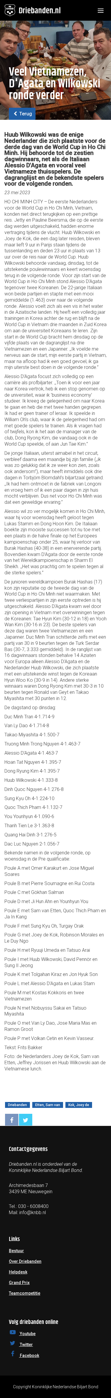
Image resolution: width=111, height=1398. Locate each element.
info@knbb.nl (32, 1212)
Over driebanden (25, 1261)
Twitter (26, 1344)
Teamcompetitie (24, 1293)
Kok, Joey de (78, 1105)
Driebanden (17, 1105)
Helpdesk (18, 1272)
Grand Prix (19, 1282)
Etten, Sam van (47, 1105)
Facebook (29, 1355)
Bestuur (16, 1250)
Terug (25, 114)
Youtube (27, 1333)
